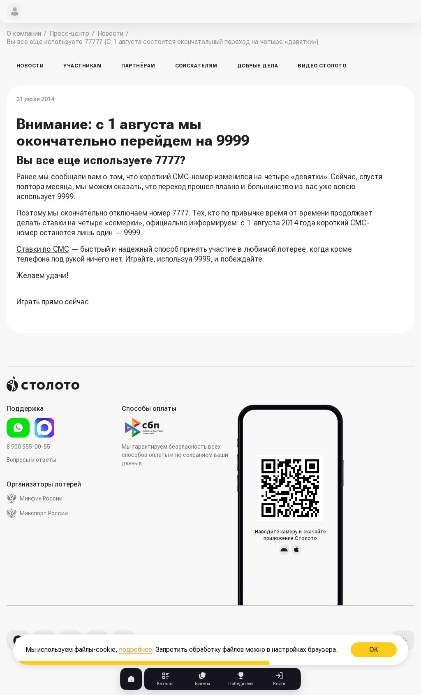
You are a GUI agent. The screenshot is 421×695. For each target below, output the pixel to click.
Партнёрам (138, 66)
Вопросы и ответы (31, 459)
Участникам (82, 66)
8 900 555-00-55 (28, 446)
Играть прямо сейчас (52, 301)
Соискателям (196, 66)
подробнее (135, 649)
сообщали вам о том (87, 176)
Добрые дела (257, 66)
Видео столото (322, 66)
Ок (373, 649)
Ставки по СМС (42, 249)
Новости (30, 66)
